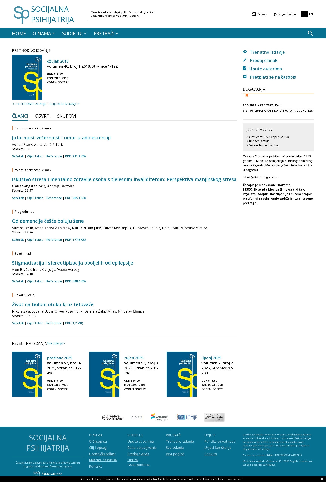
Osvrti (43, 116)
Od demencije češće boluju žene (48, 221)
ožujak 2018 (57, 61)
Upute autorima (265, 68)
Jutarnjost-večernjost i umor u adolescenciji (61, 137)
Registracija (287, 14)
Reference (54, 156)
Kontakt (95, 466)
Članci (20, 116)
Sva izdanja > (56, 343)
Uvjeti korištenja (217, 447)
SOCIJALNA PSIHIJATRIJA (52, 14)
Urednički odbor (102, 453)
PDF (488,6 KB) (75, 281)
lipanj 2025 (211, 357)
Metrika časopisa (103, 460)
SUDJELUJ (72, 33)
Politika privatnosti (220, 441)
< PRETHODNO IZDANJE (29, 104)
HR (304, 14)
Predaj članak (263, 60)
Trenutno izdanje (267, 52)
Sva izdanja (175, 447)
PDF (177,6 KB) (75, 240)
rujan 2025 (133, 357)
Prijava (262, 14)
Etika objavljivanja (142, 447)
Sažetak (18, 156)
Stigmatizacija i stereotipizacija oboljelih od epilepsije (72, 262)
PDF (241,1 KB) (75, 156)
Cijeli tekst (35, 156)
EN (311, 14)
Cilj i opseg (98, 447)
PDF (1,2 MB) (74, 323)
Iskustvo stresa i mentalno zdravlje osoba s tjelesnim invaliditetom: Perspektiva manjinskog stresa (124, 179)
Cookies (210, 453)
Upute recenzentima (138, 462)
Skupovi (66, 116)
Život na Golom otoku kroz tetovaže (53, 304)
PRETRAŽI (104, 33)
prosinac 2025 (59, 357)
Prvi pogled (175, 453)
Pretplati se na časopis (272, 77)
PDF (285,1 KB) (75, 198)
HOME (19, 33)
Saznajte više (234, 478)
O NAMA (41, 33)
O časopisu (98, 441)
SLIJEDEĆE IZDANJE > (64, 104)
